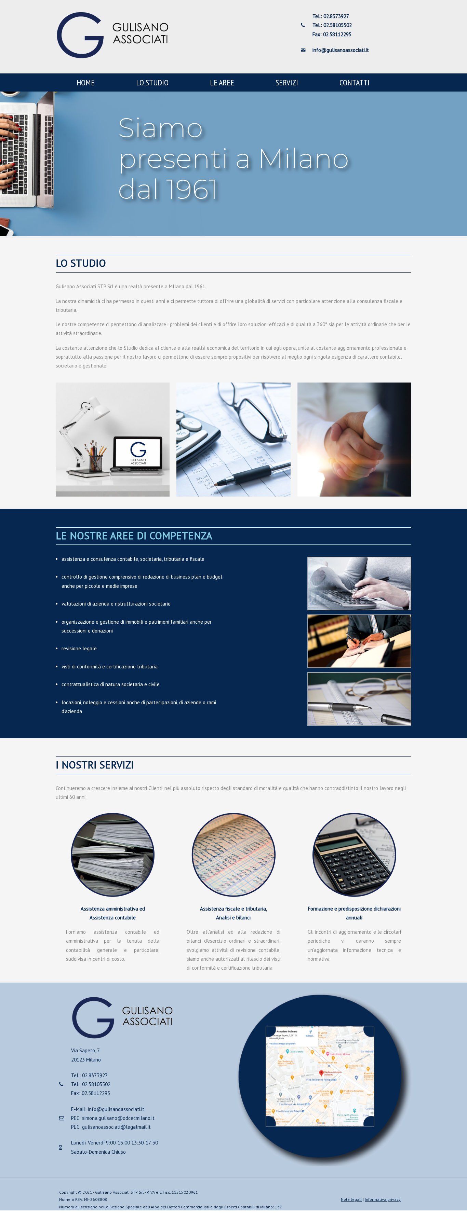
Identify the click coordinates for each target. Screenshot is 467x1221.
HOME (86, 82)
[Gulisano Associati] (113, 57)
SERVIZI (287, 82)
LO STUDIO (152, 82)
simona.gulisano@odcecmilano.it (118, 1118)
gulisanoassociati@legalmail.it (116, 1127)
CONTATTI (354, 82)
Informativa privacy (383, 1199)
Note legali (351, 1199)
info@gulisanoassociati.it (116, 1109)
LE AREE (222, 82)
